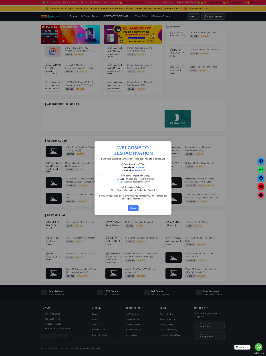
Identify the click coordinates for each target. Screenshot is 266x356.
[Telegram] (261, 161)
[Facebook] (261, 178)
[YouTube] (261, 186)
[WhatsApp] (261, 169)
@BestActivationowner (144, 179)
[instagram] (261, 194)
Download (140, 167)
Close (133, 208)
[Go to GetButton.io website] (259, 353)
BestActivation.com (141, 182)
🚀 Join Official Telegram (133, 187)
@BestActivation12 (141, 176)
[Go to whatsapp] (258, 347)
